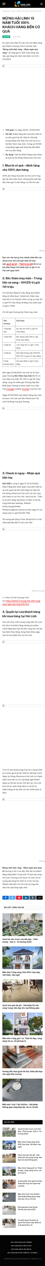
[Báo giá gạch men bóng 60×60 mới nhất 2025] (9, 1210)
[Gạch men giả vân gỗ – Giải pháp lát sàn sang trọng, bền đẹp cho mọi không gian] (22, 990)
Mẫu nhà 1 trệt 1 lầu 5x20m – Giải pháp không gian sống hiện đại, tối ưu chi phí (29, 1196)
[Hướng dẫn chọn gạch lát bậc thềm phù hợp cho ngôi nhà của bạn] (22, 1057)
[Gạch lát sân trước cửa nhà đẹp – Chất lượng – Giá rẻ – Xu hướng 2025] (22, 924)
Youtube (25, 389)
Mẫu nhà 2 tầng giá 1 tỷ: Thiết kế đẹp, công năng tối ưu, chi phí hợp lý (30, 1170)
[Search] (41, 4)
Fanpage (10, 389)
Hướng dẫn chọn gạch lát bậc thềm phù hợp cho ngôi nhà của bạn (30, 1183)
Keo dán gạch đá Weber (21, 1242)
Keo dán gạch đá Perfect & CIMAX (22, 1253)
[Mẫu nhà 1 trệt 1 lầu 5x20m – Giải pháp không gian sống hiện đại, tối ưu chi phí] (22, 1090)
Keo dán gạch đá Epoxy (21, 1246)
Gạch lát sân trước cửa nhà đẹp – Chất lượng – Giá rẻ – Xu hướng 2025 (30, 1131)
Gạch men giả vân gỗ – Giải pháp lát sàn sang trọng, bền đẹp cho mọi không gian (30, 1157)
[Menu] (4, 4)
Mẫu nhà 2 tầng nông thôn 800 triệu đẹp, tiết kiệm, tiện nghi (29, 1144)
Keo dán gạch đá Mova (21, 1249)
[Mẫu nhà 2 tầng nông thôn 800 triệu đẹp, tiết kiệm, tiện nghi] (22, 957)
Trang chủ (5, 11)
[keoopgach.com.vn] (22, 4)
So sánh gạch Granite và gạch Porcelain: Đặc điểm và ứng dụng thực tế (29, 1222)
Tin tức (13, 11)
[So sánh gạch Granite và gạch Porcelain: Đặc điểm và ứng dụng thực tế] (9, 1223)
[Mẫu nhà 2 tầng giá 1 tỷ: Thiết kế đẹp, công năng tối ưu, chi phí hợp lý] (22, 1024)
